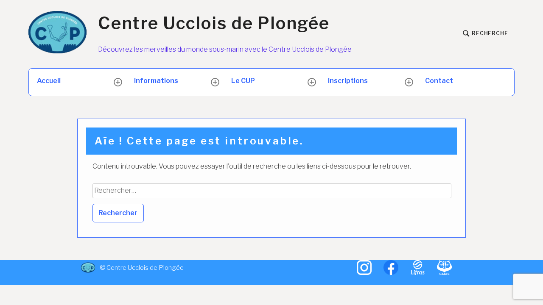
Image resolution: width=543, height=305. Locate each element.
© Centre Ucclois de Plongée (132, 268)
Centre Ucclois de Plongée (214, 23)
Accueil (49, 81)
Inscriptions (348, 81)
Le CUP (243, 81)
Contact (439, 81)
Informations (156, 81)
